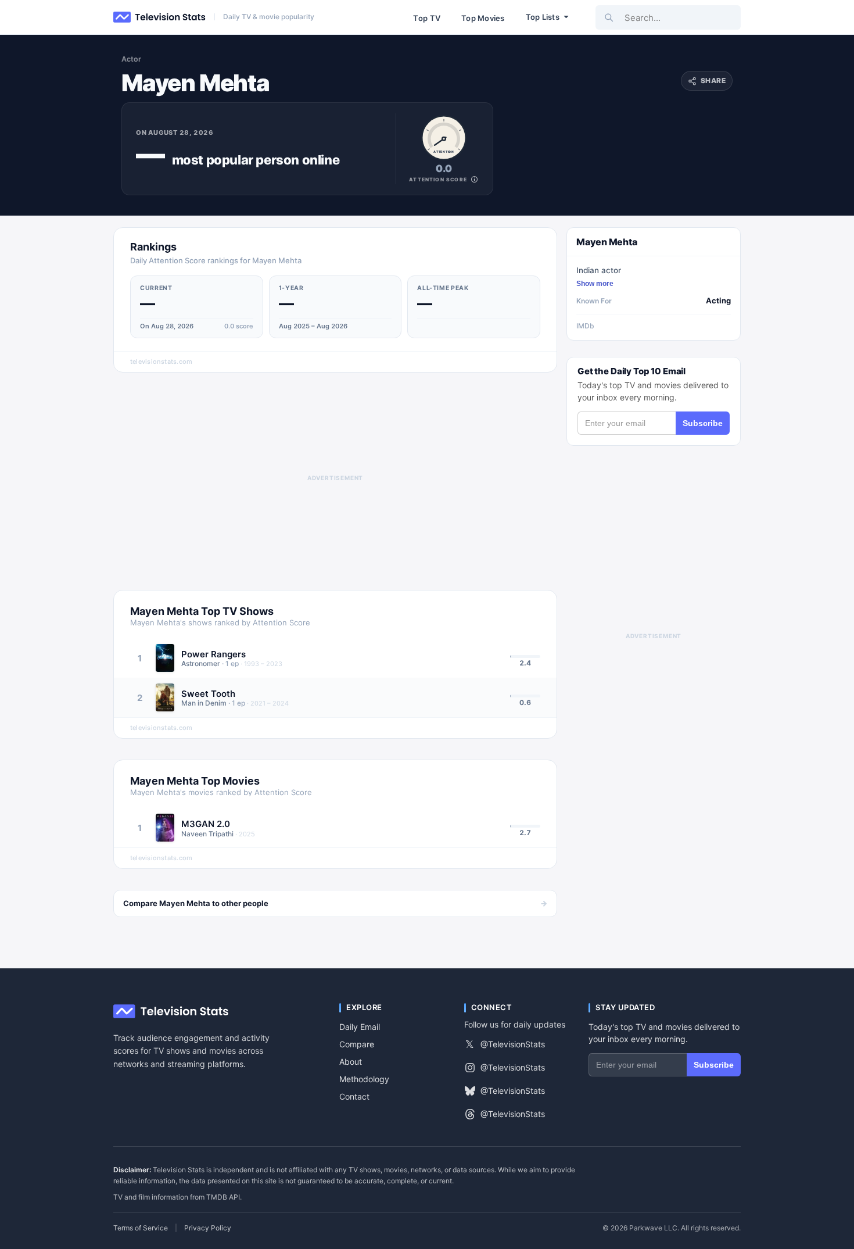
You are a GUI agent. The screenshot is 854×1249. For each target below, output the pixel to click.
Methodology (364, 1079)
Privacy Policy (207, 1228)
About (350, 1062)
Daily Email (359, 1027)
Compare (356, 1044)
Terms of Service (140, 1228)
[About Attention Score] (474, 179)
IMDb (585, 325)
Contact (354, 1096)
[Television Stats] (159, 17)
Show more (594, 284)
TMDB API (223, 1197)
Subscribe (703, 423)
